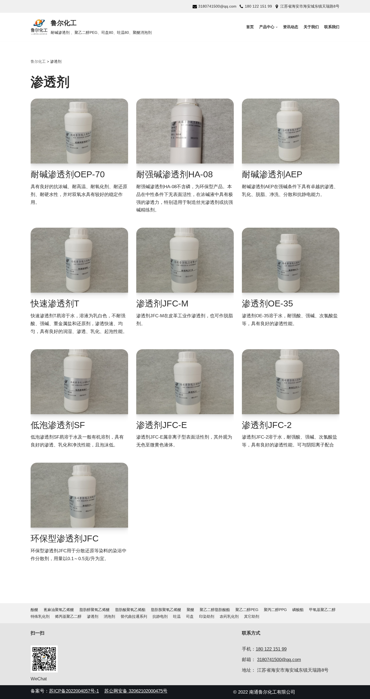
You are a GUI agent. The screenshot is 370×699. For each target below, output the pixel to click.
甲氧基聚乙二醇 (322, 610)
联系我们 (331, 27)
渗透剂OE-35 (267, 303)
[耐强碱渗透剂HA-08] (185, 131)
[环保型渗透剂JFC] (79, 495)
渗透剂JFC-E (161, 425)
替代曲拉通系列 (134, 617)
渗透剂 (92, 617)
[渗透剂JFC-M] (185, 260)
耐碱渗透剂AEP (272, 174)
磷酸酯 (298, 610)
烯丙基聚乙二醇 (68, 617)
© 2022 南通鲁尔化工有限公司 (264, 692)
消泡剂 (109, 617)
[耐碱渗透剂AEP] (290, 131)
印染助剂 (206, 617)
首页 (250, 27)
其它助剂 (251, 617)
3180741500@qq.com (217, 6)
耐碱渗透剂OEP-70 (68, 174)
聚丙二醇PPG (275, 610)
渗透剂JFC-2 (267, 425)
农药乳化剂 (229, 617)
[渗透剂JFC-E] (185, 381)
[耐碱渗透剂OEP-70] (79, 131)
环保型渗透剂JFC (65, 538)
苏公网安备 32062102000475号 (135, 691)
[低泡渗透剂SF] (79, 381)
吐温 (177, 617)
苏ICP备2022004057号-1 (74, 691)
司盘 (190, 617)
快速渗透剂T (55, 303)
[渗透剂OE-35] (290, 260)
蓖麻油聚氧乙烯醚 (59, 610)
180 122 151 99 (258, 6)
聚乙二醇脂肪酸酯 (215, 610)
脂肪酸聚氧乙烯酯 (130, 610)
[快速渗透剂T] (79, 260)
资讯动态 (290, 27)
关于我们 (311, 27)
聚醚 (190, 610)
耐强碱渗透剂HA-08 (174, 174)
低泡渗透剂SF (58, 425)
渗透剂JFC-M (162, 303)
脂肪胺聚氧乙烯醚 (166, 610)
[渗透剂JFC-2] (290, 381)
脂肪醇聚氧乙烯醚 (94, 610)
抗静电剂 (160, 617)
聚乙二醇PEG (246, 610)
